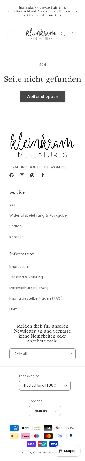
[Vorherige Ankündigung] (9, 11)
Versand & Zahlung (26, 277)
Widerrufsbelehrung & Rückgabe (38, 215)
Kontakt (16, 237)
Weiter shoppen (42, 96)
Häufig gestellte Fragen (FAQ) (36, 298)
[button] (9, 34)
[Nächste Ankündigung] (76, 11)
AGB (13, 204)
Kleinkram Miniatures (48, 452)
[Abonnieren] (70, 353)
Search (15, 226)
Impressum (19, 266)
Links (13, 309)
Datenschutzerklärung (29, 287)
